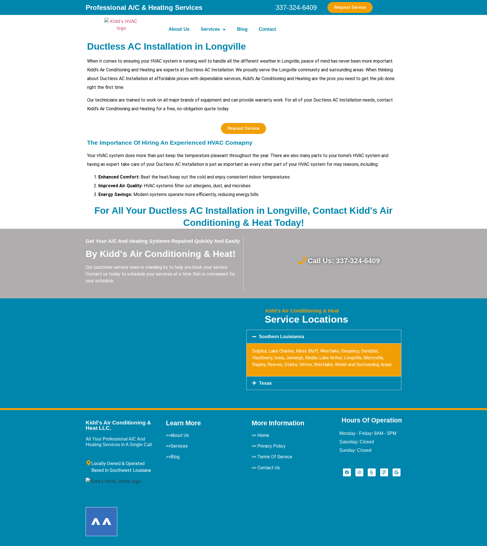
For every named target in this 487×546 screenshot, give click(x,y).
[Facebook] (347, 472)
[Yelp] (372, 472)
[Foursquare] (384, 472)
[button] (324, 336)
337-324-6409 (296, 7)
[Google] (396, 472)
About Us (179, 29)
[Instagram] (359, 472)
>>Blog (173, 456)
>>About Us (177, 435)
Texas (265, 383)
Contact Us (268, 467)
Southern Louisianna (281, 336)
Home (263, 435)
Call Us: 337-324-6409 (344, 261)
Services (210, 29)
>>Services (177, 446)
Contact (267, 29)
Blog (242, 29)
